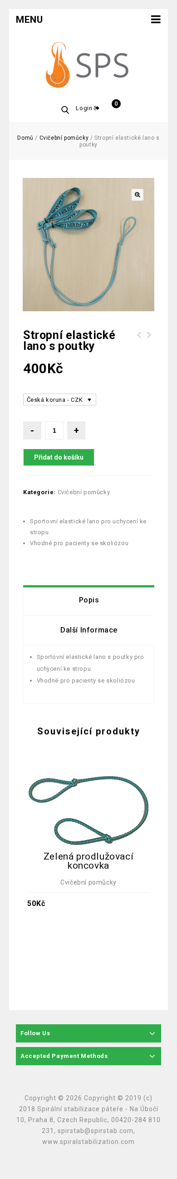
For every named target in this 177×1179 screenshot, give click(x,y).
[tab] (89, 600)
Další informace (89, 630)
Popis (89, 600)
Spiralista (149, 340)
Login (85, 108)
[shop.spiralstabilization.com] (88, 65)
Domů (25, 138)
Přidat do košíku (59, 457)
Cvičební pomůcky (64, 138)
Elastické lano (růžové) (139, 340)
